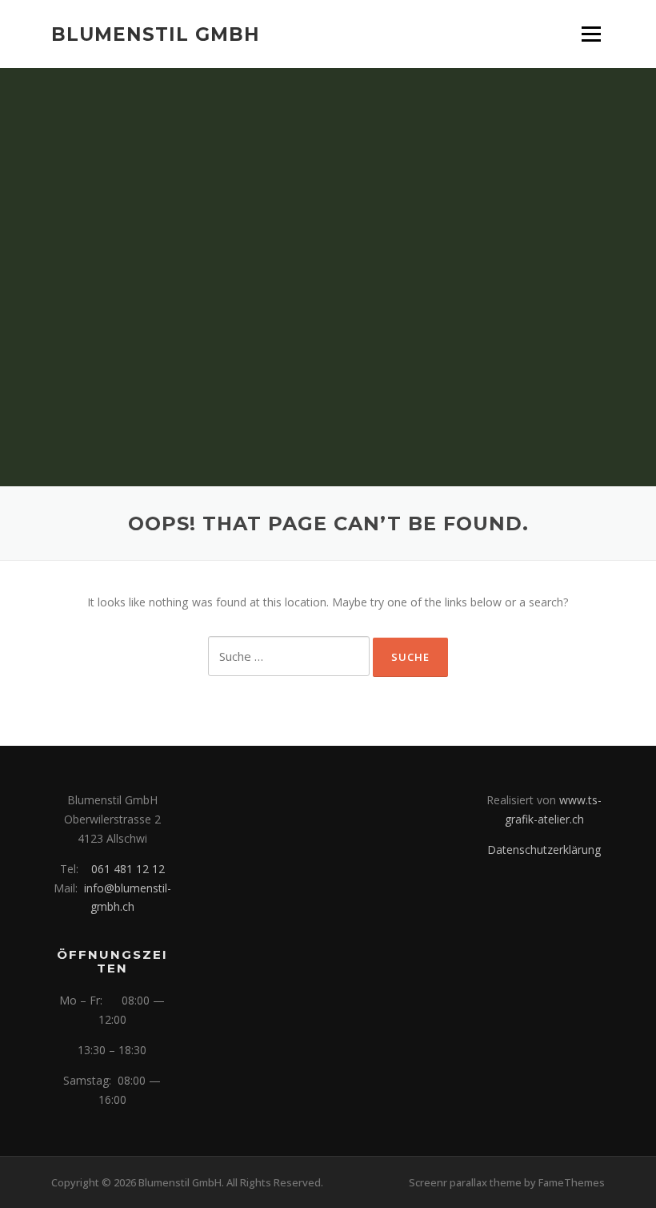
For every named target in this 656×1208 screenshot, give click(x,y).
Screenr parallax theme (465, 1182)
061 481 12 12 (128, 868)
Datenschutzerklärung (544, 849)
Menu (591, 34)
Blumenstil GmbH (155, 33)
